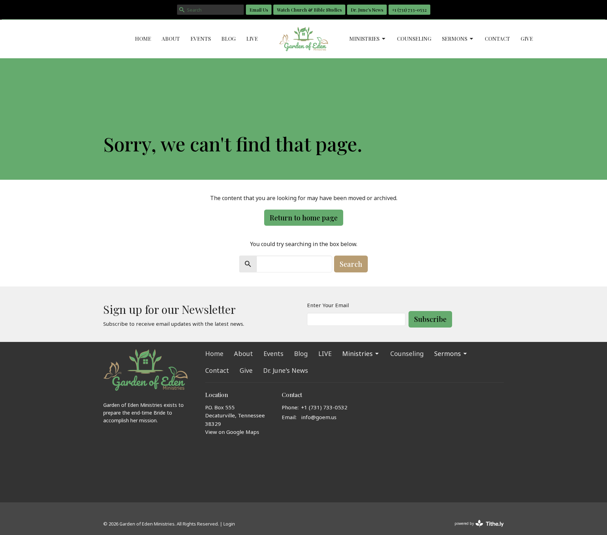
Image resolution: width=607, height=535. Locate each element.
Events (200, 38)
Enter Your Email (328, 305)
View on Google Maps (232, 431)
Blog (228, 38)
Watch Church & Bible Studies (309, 10)
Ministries (364, 38)
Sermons (454, 38)
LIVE (252, 38)
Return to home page (304, 217)
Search (351, 264)
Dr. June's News (367, 10)
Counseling (414, 38)
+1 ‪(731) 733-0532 (409, 10)
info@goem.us (319, 417)
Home (143, 38)
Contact (497, 38)
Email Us (258, 10)
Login (229, 524)
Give (527, 38)
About (171, 38)
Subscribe (430, 319)
